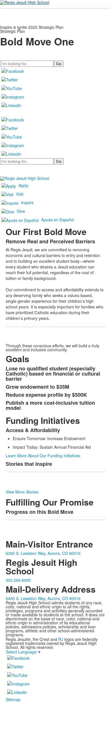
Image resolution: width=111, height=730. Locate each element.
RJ (60, 639)
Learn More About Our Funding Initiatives (43, 455)
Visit (19, 194)
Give (21, 211)
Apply (23, 185)
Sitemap (13, 699)
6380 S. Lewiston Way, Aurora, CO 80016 (43, 553)
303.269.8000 (18, 580)
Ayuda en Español (57, 219)
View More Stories (22, 492)
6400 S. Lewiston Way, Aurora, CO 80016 (43, 598)
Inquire (27, 202)
